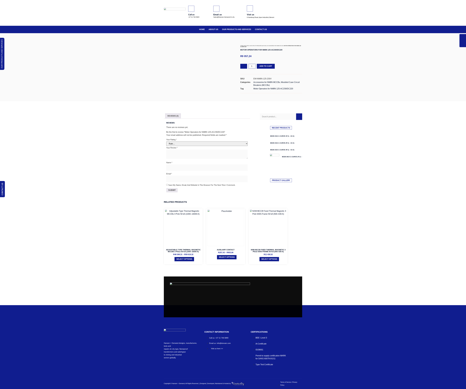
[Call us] (191, 9)
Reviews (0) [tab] (173, 116)
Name (169, 163)
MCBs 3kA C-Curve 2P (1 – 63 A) (282, 143)
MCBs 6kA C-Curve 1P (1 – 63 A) (294, 157)
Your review (172, 148)
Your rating (171, 140)
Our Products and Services (236, 29)
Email (169, 174)
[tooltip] (462, 37)
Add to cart (265, 66)
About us (213, 29)
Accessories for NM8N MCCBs (275, 45)
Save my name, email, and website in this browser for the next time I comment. (201, 185)
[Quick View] (173, 259)
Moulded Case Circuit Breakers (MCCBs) (255, 45)
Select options (184, 259)
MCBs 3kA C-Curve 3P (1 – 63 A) (282, 150)
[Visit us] (250, 8)
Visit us (250, 14)
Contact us (261, 29)
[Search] (299, 116)
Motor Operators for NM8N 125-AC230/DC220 (273, 89)
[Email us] (216, 9)
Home (202, 29)
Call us (191, 15)
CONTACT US (2, 189)
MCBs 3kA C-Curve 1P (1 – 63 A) (282, 136)
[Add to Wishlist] (243, 66)
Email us (217, 14)
